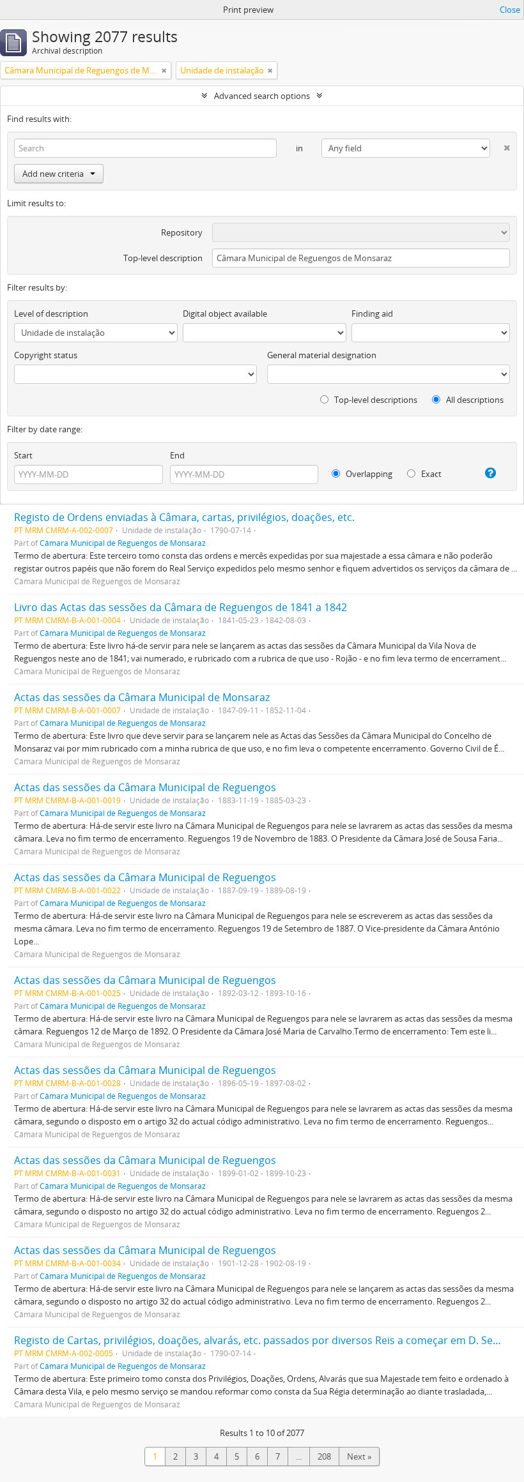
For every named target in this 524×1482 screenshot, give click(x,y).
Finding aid (372, 313)
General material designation (321, 355)
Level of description (51, 313)
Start (23, 455)
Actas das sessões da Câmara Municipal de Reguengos (145, 787)
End (177, 455)
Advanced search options (262, 96)
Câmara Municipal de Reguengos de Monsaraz (123, 543)
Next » (359, 1456)
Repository (182, 232)
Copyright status (45, 355)
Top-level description (163, 258)
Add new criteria (53, 173)
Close (510, 9)
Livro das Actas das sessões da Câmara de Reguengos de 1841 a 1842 (180, 607)
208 (324, 1456)
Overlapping (368, 474)
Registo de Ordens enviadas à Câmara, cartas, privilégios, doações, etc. (184, 517)
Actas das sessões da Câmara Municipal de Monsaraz (142, 697)
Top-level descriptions (374, 399)
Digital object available (225, 313)
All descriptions (474, 399)
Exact (430, 474)
